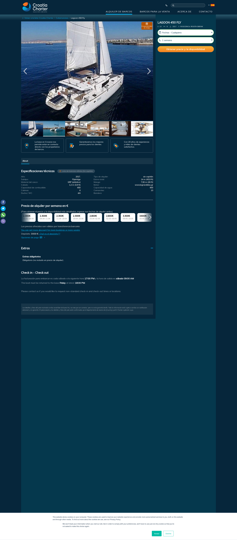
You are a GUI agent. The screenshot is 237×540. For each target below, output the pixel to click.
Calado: (24, 185)
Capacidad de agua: (103, 187)
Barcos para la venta (155, 11)
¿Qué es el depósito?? (49, 233)
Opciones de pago (30, 237)
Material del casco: (29, 182)
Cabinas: (25, 190)
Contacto (205, 11)
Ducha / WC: (27, 193)
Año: (23, 176)
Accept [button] (156, 533)
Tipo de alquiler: (101, 176)
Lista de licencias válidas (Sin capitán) (77, 171)
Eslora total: (99, 179)
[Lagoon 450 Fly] (32, 129)
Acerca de (184, 11)
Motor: (96, 185)
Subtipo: (25, 179)
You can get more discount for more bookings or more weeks (50, 230)
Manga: (97, 182)
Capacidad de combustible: (33, 187)
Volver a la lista (31, 18)
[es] (211, 5)
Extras (25, 248)
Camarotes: (99, 190)
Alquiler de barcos (119, 11)
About (25, 161)
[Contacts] (165, 5)
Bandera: (98, 193)
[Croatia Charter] (35, 7)
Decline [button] (168, 533)
